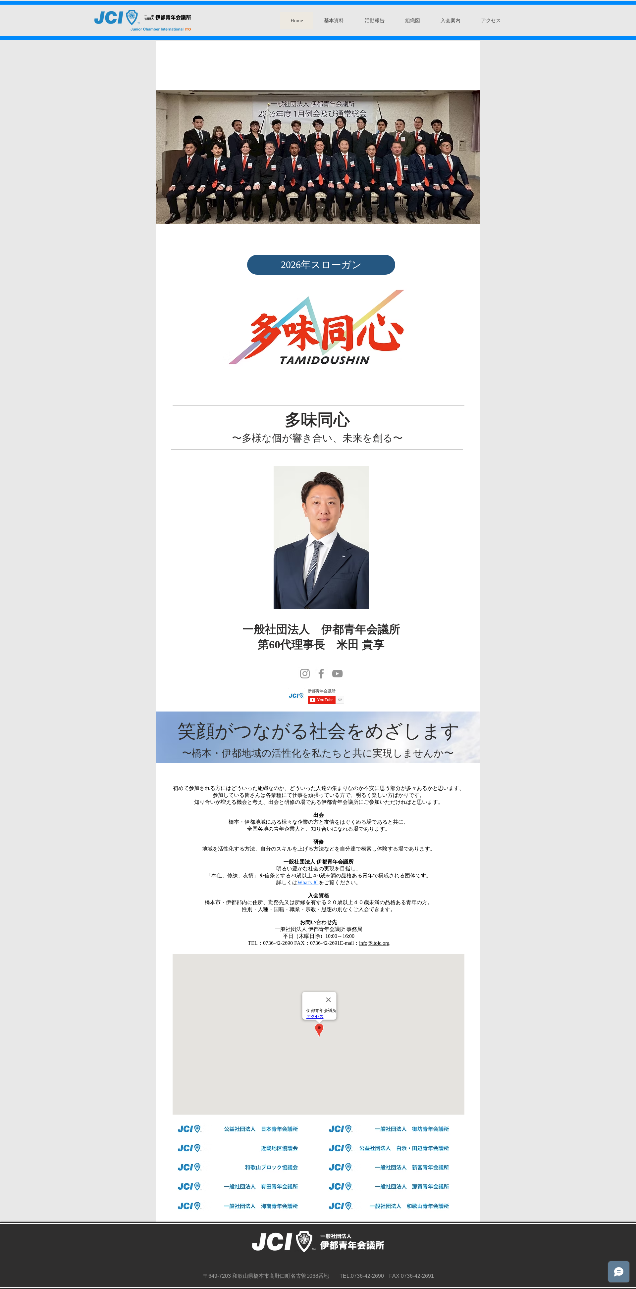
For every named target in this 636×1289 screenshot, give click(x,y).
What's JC (308, 882)
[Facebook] (321, 673)
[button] (333, 20)
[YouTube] (337, 673)
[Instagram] (304, 673)
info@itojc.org (374, 943)
